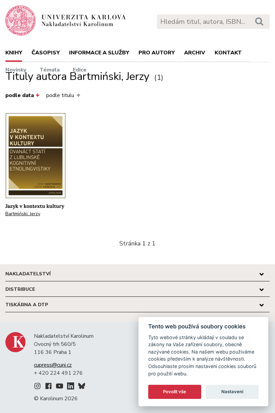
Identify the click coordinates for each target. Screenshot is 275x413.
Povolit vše (174, 391)
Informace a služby (99, 52)
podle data (19, 95)
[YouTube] (59, 387)
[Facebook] (48, 387)
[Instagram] (37, 387)
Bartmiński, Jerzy (22, 214)
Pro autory (157, 52)
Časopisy (46, 52)
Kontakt (228, 52)
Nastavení (232, 391)
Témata (50, 70)
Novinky (15, 70)
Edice (80, 70)
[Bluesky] (81, 387)
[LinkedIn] (70, 387)
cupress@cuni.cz (53, 365)
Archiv (194, 52)
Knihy (13, 52)
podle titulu (60, 95)
